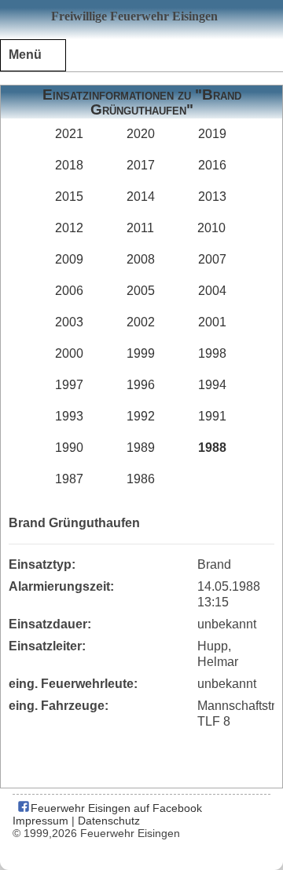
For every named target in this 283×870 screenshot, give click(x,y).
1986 (141, 479)
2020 (141, 133)
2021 (69, 133)
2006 (69, 290)
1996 (141, 384)
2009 (69, 259)
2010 (211, 228)
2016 (212, 165)
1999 (141, 353)
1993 (69, 416)
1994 (212, 384)
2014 (141, 196)
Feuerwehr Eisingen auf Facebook (115, 808)
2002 (141, 322)
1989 (141, 447)
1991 (212, 416)
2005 (141, 290)
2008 (141, 259)
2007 (212, 259)
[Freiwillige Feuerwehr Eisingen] (141, 19)
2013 (212, 196)
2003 (69, 322)
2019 (212, 133)
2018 (69, 165)
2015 (69, 196)
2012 (69, 228)
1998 (212, 353)
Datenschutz (109, 820)
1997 (69, 384)
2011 (140, 228)
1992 (141, 416)
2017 (141, 165)
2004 (212, 290)
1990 (69, 447)
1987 (69, 479)
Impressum (40, 820)
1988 (212, 447)
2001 (212, 322)
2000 (69, 353)
